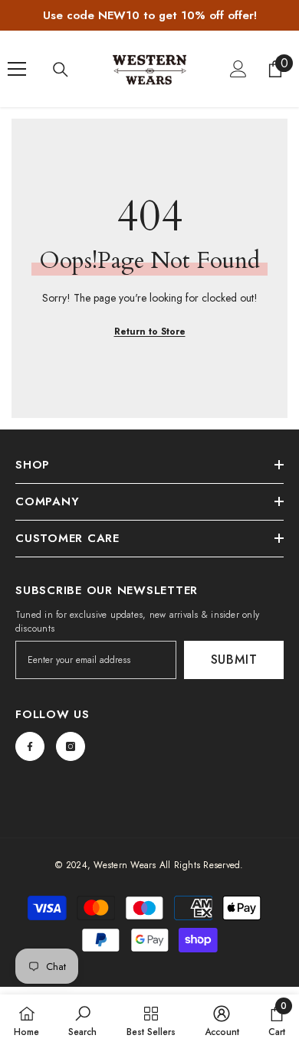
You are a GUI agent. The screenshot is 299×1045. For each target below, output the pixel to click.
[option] (149, 15)
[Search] (60, 69)
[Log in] (238, 68)
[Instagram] (70, 746)
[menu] (17, 69)
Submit (234, 659)
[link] (82, 1020)
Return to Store (150, 331)
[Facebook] (29, 746)
